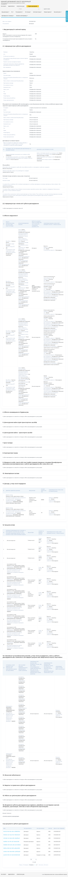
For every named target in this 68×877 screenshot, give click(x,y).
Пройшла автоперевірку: (21, 15)
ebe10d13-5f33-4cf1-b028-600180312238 (11, 854)
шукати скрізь (47, 8)
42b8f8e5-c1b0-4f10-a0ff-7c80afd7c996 (11, 841)
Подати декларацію (32, 6)
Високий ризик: (57, 12)
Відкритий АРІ (11, 6)
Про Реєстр (3, 6)
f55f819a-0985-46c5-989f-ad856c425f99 (11, 848)
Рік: (12, 12)
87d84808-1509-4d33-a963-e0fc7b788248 (12, 844)
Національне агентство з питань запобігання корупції (56, 874)
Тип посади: (27, 12)
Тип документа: (19, 12)
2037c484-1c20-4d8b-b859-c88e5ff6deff (11, 838)
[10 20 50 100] (33, 859)
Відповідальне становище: (7, 15)
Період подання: (47, 12)
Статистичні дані (20, 6)
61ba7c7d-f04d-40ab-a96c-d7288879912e (11, 831)
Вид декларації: (5, 12)
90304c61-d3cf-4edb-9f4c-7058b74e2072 (11, 834)
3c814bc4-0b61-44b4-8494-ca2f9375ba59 (11, 851)
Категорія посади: (37, 12)
